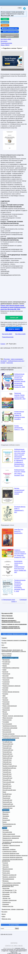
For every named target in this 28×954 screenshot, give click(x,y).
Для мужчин (6, 894)
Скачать (5, 19)
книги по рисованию (17, 359)
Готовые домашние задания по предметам (14, 640)
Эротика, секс (6, 898)
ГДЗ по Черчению (7, 615)
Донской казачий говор (9, 790)
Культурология (7, 730)
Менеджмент (6, 812)
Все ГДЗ (4, 642)
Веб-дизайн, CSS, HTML (10, 892)
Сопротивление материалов (11, 738)
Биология (5, 671)
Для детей (5, 675)
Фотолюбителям (7, 832)
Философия (6, 703)
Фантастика (6, 888)
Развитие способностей (9, 875)
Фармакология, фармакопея (11, 838)
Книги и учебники (7, 653)
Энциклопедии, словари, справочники (13, 909)
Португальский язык (8, 782)
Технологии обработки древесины (12, 857)
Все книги (4, 911)
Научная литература (8, 734)
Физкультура (6, 709)
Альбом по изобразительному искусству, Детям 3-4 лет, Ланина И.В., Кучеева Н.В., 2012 (20, 553)
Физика (5, 665)
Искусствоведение (8, 677)
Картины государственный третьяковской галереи (19, 491)
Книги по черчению (8, 618)
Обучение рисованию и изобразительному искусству (11, 621)
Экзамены (5, 647)
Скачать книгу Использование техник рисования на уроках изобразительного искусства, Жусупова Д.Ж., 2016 (13, 307)
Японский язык (7, 788)
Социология (6, 681)
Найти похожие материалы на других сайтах (9, 35)
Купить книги (14, 329)
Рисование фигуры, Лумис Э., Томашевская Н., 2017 (20, 509)
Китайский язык (7, 794)
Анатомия (5, 687)
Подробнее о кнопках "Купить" (12, 48)
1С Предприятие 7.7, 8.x (10, 890)
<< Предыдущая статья (8, 599)
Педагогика (6, 683)
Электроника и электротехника (11, 836)
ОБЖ (4, 695)
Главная (4, 638)
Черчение (5, 699)
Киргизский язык (7, 802)
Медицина (5, 881)
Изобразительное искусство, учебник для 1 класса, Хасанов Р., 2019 (19, 472)
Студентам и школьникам (10, 728)
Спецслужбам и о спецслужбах (12, 883)
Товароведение (7, 826)
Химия (4, 669)
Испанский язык (7, 746)
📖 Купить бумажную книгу (10, 28)
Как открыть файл (6, 39)
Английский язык (7, 742)
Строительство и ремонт (10, 851)
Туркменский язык (8, 804)
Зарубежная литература (10, 726)
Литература (6, 663)
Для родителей (7, 732)
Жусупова (7, 359)
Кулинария (6, 904)
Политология (6, 673)
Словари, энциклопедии (9, 900)
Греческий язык (7, 776)
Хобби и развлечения (9, 834)
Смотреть (5, 25)
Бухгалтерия (6, 820)
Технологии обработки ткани (11, 853)
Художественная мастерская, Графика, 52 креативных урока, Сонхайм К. (19, 415)
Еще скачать (4, 22)
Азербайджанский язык (9, 768)
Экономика (6, 816)
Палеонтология (7, 720)
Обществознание (8, 718)
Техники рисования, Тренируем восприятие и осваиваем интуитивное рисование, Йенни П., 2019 (20, 585)
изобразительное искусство (16, 361)
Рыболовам (6, 896)
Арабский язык (7, 770)
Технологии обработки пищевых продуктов (15, 855)
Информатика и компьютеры (11, 667)
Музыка (5, 711)
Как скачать (4, 41)
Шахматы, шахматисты (9, 877)
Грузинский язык (7, 800)
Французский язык (8, 744)
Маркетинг (6, 814)
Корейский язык (7, 764)
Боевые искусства (8, 906)
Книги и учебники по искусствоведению (14, 624)
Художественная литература (11, 691)
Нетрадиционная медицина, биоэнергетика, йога (10, 885)
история (3, 362)
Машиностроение (8, 869)
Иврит (4, 792)
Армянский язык (7, 758)
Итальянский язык (8, 750)
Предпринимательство (9, 824)
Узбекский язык (7, 762)
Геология (5, 863)
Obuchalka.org (8, 948)
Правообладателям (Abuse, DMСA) (6, 44)
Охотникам (6, 847)
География (6, 722)
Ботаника (5, 689)
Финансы (5, 818)
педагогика (9, 362)
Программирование (8, 879)
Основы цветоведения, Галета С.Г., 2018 (19, 427)
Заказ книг (6, 865)
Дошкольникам (7, 655)
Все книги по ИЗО (7, 613)
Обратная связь (6, 919)
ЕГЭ (3, 645)
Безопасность (7, 902)
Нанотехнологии (7, 840)
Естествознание (7, 724)
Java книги (6, 867)
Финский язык (6, 796)
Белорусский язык (8, 756)
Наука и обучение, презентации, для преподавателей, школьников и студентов (14, 650)
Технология (6, 679)
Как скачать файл (7, 334)
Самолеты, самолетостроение (11, 845)
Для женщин (6, 871)
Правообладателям (7, 337)
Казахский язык (7, 774)
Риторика (5, 693)
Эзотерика (6, 830)
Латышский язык (7, 778)
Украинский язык (7, 754)
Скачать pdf (14, 317)
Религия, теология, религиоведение (13, 716)
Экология (5, 713)
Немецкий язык (7, 748)
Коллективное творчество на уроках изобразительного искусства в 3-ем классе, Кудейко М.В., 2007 (20, 567)
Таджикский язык (7, 808)
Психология (6, 701)
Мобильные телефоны (9, 849)
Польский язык (7, 780)
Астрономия (6, 707)
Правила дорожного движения (11, 685)
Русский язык (6, 661)
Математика (6, 659)
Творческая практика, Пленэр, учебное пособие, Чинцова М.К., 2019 (19, 396)
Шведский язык (7, 786)
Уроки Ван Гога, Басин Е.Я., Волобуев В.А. (18, 531)
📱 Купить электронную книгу (9, 31)
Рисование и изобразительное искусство (14, 736)
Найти (3, 916)
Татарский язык (7, 760)
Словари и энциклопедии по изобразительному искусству (11, 627)
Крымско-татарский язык (10, 766)
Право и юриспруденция (10, 705)
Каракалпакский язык (9, 806)
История (5, 697)
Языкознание (6, 798)
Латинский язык (7, 752)
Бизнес (5, 822)
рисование (4, 361)
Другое (4, 914)
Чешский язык (7, 784)
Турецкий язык (7, 772)
